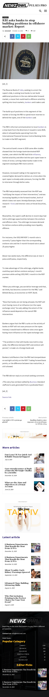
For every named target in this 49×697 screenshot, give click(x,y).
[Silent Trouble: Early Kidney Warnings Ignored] (35, 573)
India (21, 90)
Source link (6, 397)
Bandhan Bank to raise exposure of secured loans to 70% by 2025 (37, 422)
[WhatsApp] (28, 36)
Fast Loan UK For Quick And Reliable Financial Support (18, 456)
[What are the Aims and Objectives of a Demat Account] (39, 486)
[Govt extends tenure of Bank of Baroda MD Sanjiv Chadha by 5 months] (39, 472)
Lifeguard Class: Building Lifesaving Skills (17, 584)
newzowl (8, 31)
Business (33, 382)
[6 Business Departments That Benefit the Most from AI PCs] (35, 547)
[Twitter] (17, 36)
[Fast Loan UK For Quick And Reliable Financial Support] (39, 458)
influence (36, 154)
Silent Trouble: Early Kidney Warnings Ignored (17, 571)
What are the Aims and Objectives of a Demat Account (15, 485)
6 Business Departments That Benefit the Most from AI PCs (16, 546)
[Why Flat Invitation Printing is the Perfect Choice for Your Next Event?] (35, 599)
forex (13, 203)
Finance (5, 17)
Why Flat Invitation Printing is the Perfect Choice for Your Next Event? (15, 599)
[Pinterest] (23, 36)
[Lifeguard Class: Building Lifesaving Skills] (35, 586)
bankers (28, 102)
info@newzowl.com (19, 633)
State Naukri (6, 638)
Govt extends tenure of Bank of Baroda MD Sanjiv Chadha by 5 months (18, 471)
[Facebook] (12, 36)
